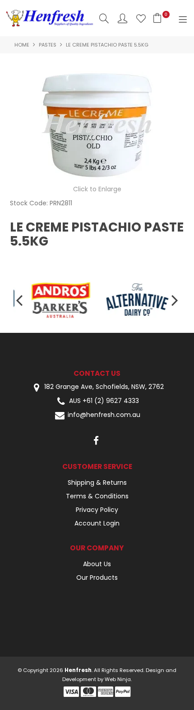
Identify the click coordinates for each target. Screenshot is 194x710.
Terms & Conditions (97, 496)
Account (122, 18)
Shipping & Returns (97, 482)
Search (104, 18)
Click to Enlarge (97, 189)
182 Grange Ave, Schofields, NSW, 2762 (103, 387)
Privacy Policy (97, 509)
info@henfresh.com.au (104, 415)
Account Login (97, 523)
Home (21, 44)
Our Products (97, 577)
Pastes (47, 44)
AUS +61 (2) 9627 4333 (104, 401)
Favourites (141, 18)
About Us (97, 563)
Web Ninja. (118, 679)
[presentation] (20, 300)
